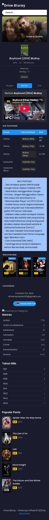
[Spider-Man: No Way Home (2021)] (6, 423)
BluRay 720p (28, 146)
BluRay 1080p (26, 154)
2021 (20, 422)
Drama (24, 77)
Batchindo (24, 513)
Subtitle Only (29, 162)
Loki (15, 449)
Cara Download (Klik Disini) (19, 240)
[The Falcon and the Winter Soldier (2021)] (6, 486)
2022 (20, 469)
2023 (20, 437)
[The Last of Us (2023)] (6, 439)
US (20, 62)
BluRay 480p (28, 138)
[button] (44, 12)
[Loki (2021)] (6, 454)
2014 (15, 62)
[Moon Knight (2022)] (6, 470)
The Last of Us (20, 433)
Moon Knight (19, 464)
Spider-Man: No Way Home (27, 417)
